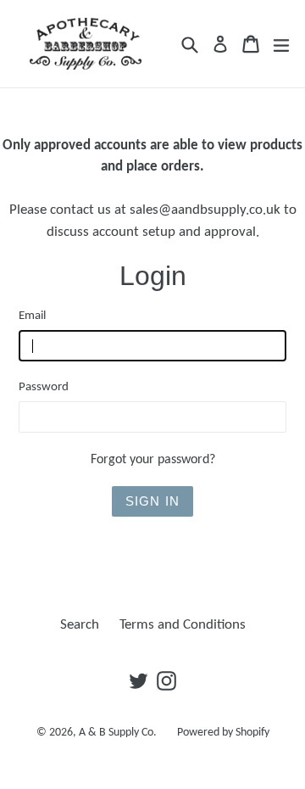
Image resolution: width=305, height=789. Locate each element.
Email (32, 316)
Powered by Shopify (223, 732)
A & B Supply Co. (118, 732)
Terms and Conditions (182, 625)
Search (79, 625)
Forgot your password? (153, 460)
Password (44, 387)
